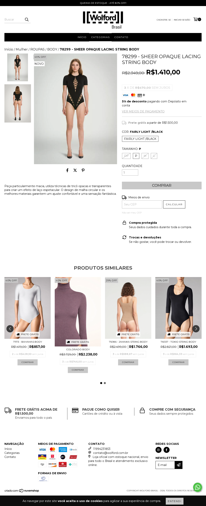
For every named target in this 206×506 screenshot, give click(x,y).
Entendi (174, 501)
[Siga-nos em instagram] (159, 450)
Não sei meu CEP (132, 212)
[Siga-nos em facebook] (167, 450)
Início (82, 37)
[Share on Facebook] (67, 170)
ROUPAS (37, 49)
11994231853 (101, 449)
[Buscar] (27, 19)
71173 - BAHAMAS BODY (27, 341)
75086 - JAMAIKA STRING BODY (128, 341)
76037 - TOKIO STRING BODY (178, 341)
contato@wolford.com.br (110, 453)
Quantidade (132, 166)
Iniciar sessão (182, 20)
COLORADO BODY (78, 349)
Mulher (22, 49)
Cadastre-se (164, 20)
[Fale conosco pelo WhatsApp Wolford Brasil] (197, 487)
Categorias (100, 37)
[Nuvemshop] (22, 492)
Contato (121, 37)
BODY (52, 49)
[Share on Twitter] (75, 170)
